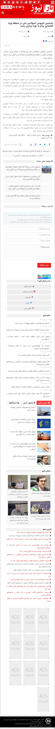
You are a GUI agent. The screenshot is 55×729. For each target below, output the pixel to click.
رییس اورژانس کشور (34, 135)
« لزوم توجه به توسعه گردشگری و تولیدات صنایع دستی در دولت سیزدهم (26, 151)
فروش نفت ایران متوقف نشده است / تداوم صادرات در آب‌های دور (22, 433)
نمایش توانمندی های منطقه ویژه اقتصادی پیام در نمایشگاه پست (23, 197)
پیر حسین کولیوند (46, 137)
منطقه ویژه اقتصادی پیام (17, 135)
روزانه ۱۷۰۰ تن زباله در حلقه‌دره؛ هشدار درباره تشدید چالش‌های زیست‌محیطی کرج (19, 520)
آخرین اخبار (43, 402)
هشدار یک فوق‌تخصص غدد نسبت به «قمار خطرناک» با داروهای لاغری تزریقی (23, 446)
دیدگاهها (13, 402)
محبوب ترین (28, 402)
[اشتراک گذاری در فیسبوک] (49, 144)
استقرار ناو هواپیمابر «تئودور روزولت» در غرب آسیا (23, 408)
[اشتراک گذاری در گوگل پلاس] (36, 144)
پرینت (25, 36)
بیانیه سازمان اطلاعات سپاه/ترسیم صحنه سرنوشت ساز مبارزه (23, 421)
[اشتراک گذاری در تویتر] (45, 144)
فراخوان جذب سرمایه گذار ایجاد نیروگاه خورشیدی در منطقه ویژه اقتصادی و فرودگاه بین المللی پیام (22, 168)
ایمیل (49, 36)
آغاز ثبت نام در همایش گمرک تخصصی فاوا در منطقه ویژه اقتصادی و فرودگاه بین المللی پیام (24, 187)
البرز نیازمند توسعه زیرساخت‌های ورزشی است (24, 457)
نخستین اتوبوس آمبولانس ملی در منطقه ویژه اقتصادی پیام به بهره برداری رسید (30, 24)
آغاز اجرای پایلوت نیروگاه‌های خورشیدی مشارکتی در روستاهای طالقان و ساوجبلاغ (18, 494)
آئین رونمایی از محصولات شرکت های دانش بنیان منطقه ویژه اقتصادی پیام (23, 178)
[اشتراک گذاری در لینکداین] (31, 144)
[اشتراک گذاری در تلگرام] (40, 144)
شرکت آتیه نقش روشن (36, 726)
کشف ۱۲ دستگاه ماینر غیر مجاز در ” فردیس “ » (27, 155)
